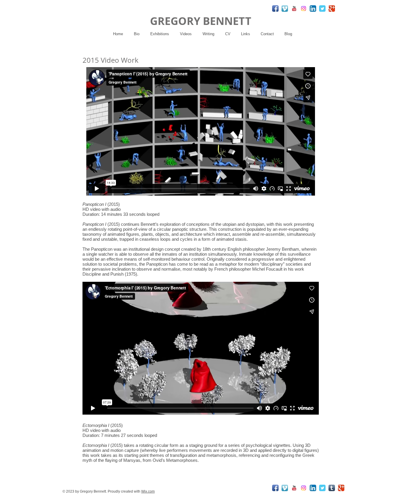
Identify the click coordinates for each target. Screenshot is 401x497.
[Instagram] (303, 8)
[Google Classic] (331, 8)
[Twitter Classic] (322, 8)
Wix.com (148, 491)
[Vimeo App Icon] (285, 8)
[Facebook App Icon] (275, 8)
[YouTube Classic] (294, 8)
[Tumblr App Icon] (331, 488)
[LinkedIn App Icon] (313, 8)
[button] (159, 34)
